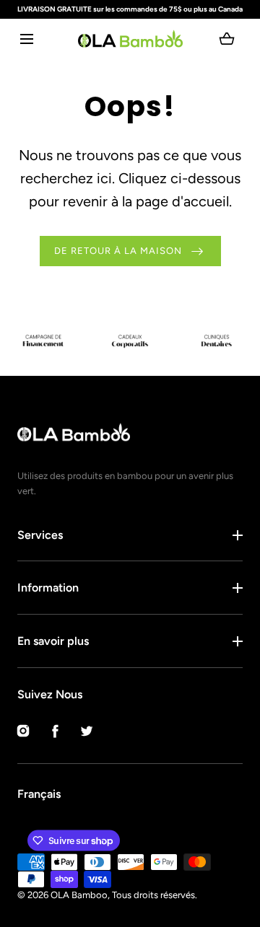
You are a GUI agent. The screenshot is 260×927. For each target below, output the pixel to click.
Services (40, 535)
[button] (26, 39)
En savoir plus (53, 641)
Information (48, 587)
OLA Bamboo (79, 894)
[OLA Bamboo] (130, 38)
